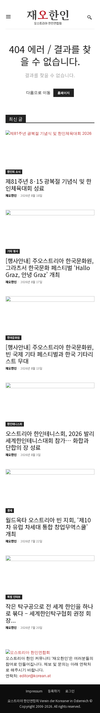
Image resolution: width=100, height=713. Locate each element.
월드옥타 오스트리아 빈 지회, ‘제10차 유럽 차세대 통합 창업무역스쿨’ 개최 (48, 527)
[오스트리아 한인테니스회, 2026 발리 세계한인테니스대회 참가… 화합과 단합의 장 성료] (50, 405)
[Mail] (8, 681)
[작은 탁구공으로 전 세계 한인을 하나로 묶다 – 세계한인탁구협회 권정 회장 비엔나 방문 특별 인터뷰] (50, 577)
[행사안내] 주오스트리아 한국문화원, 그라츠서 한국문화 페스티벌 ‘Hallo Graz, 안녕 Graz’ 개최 (50, 267)
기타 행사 (12, 251)
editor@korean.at (35, 675)
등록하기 (54, 691)
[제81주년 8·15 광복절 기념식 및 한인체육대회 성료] (50, 152)
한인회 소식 (14, 171)
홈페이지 (64, 93)
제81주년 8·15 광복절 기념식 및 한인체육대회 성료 (48, 184)
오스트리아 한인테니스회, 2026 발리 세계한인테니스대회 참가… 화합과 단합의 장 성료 (50, 440)
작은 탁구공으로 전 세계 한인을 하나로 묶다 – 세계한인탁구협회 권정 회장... (49, 613)
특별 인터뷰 (14, 597)
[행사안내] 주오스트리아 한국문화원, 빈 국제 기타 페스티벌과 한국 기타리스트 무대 (50, 354)
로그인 (69, 691)
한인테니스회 (14, 424)
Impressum (34, 691)
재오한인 (11, 195)
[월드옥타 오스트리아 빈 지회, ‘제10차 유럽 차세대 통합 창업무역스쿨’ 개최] (50, 491)
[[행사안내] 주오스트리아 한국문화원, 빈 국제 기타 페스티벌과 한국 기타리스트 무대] (50, 318)
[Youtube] (11, 681)
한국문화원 (13, 337)
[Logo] (48, 17)
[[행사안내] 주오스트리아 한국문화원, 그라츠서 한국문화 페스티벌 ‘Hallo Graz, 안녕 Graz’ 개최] (50, 232)
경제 (9, 510)
